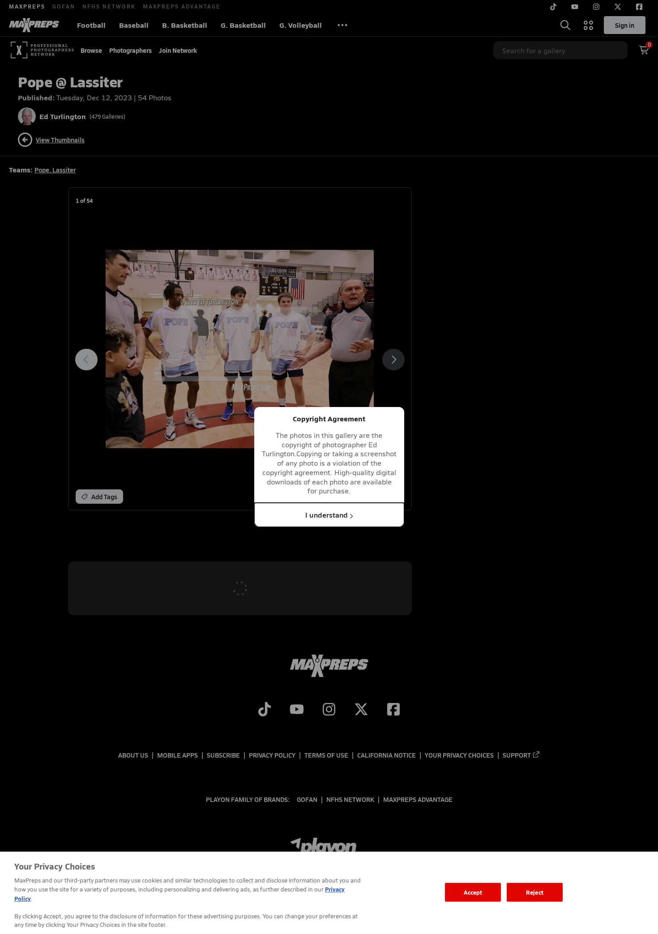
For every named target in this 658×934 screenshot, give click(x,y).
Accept (473, 892)
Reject (534, 892)
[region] (329, 893)
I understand (326, 515)
